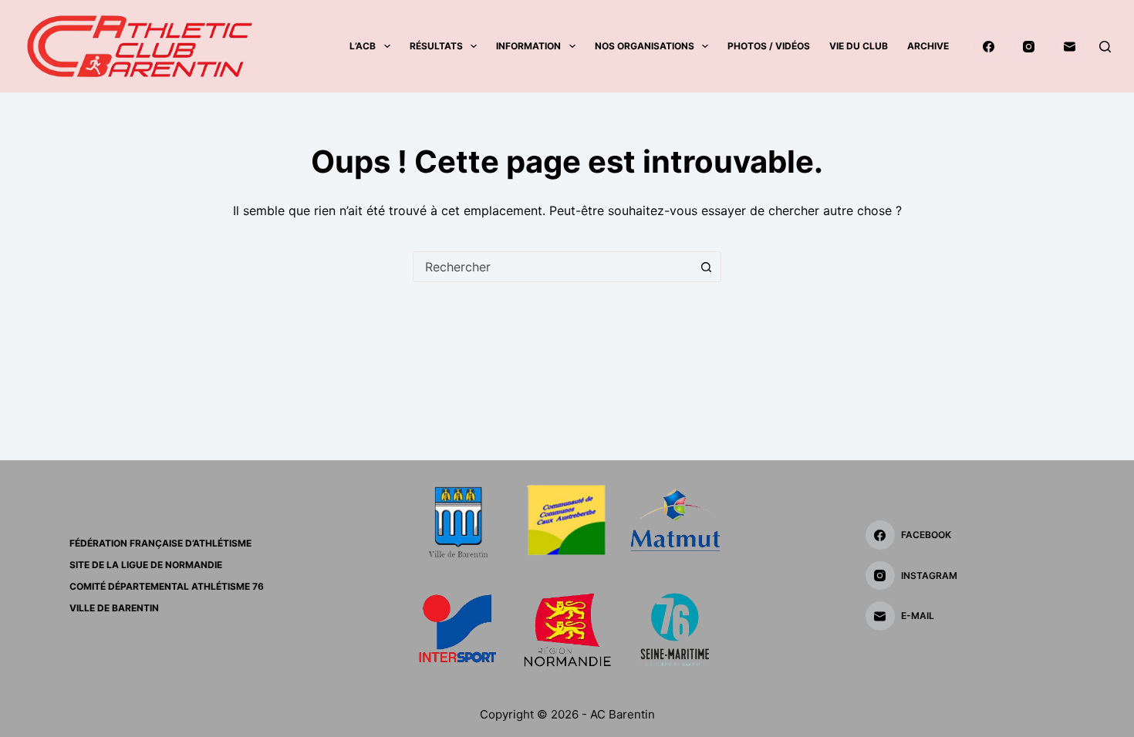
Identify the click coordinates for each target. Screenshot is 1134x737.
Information (528, 46)
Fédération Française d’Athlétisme (160, 543)
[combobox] (552, 266)
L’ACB (362, 46)
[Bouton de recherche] (706, 266)
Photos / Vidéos (768, 46)
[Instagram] (1029, 46)
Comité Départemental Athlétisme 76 (166, 586)
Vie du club (858, 46)
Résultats (436, 46)
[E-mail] (1070, 46)
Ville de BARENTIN (114, 608)
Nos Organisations (644, 46)
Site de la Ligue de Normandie (145, 564)
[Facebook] (989, 46)
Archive (928, 46)
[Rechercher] (1105, 46)
